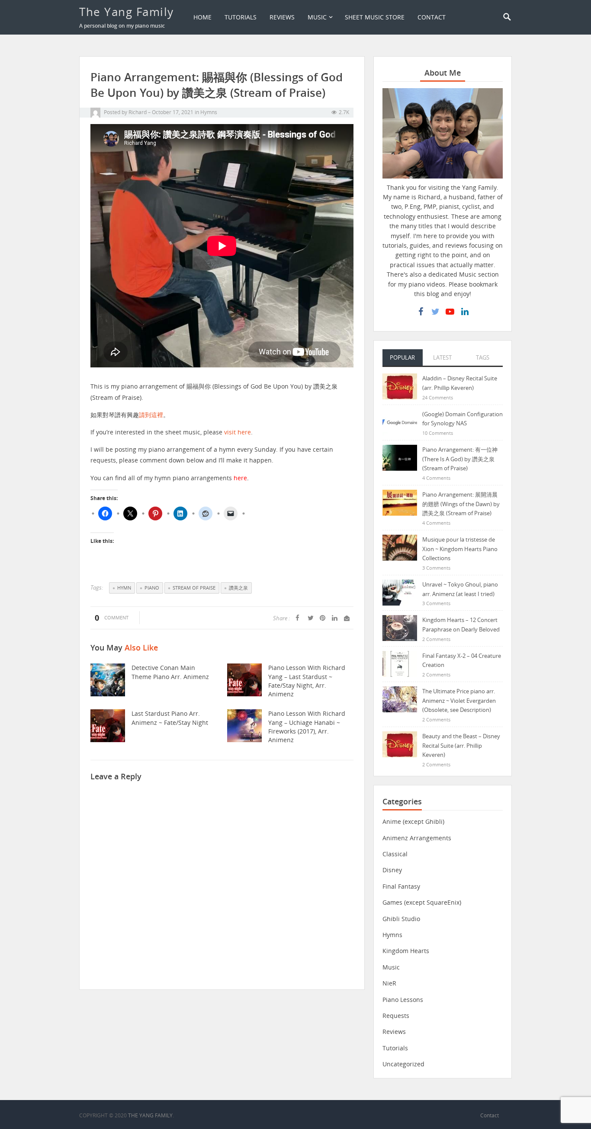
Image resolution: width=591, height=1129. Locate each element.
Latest (442, 357)
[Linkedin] (464, 311)
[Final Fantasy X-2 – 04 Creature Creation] (399, 663)
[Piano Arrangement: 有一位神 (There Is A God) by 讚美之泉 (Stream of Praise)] (399, 457)
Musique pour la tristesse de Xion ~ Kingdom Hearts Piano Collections (460, 549)
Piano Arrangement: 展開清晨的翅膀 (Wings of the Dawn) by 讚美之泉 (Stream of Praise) (461, 504)
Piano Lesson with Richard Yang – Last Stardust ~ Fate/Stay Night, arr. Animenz (306, 680)
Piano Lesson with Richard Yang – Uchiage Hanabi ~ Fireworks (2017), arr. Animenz (306, 726)
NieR (389, 983)
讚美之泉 (238, 587)
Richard (137, 112)
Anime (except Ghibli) (413, 821)
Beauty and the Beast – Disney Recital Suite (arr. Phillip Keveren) (461, 745)
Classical (395, 854)
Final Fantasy (401, 886)
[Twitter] (435, 311)
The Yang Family (126, 11)
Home (202, 17)
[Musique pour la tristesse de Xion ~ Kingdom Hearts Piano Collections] (399, 547)
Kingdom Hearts (405, 951)
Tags (482, 357)
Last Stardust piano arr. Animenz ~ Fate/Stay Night (170, 717)
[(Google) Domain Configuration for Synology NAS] (399, 422)
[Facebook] (420, 311)
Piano (152, 587)
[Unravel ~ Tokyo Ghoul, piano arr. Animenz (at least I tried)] (399, 592)
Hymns (208, 112)
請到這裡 (151, 415)
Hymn (124, 587)
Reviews (282, 17)
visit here (237, 432)
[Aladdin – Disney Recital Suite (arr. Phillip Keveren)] (399, 386)
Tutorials (241, 17)
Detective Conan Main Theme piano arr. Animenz (170, 671)
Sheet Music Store (375, 17)
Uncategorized (403, 1064)
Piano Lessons (402, 999)
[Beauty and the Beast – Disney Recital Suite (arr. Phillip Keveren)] (399, 744)
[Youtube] (449, 311)
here (240, 478)
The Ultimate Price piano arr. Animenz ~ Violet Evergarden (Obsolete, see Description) (459, 700)
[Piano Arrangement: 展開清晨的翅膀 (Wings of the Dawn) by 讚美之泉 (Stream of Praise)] (399, 502)
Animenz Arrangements (416, 838)
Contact (432, 17)
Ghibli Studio (401, 919)
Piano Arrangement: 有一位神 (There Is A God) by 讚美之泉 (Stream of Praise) (460, 459)
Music (317, 17)
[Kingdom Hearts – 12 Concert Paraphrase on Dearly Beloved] (399, 627)
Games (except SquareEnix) (421, 902)
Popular (402, 357)
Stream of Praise (194, 587)
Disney (392, 870)
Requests (395, 1015)
